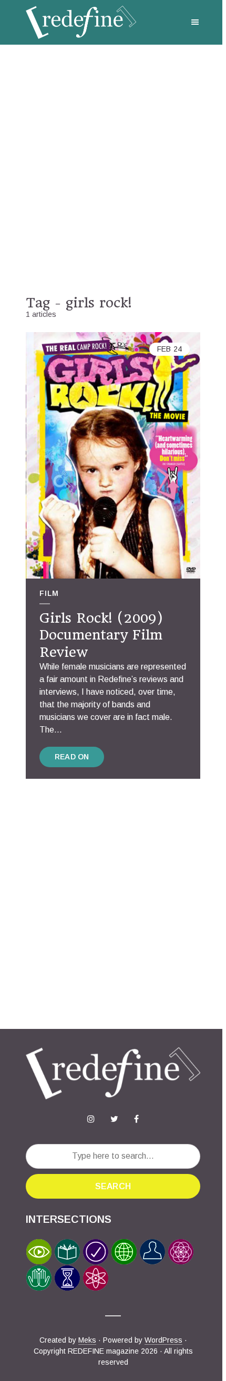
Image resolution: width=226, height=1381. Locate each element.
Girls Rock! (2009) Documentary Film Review (101, 635)
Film (49, 593)
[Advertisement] (113, 170)
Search (113, 1186)
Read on (72, 757)
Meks (87, 1340)
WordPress (163, 1340)
